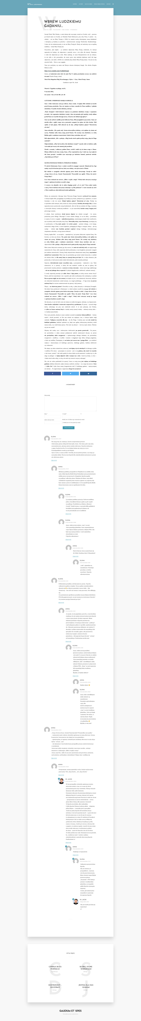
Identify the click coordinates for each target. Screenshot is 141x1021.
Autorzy (81, 4)
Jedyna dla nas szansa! (86, 986)
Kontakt (109, 4)
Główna (75, 4)
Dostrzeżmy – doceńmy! (55, 986)
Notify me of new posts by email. (72, 422)
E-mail (65, 413)
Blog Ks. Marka (88, 4)
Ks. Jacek (49, 29)
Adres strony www (49, 419)
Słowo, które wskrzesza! (86, 968)
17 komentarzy (73, 29)
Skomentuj (47, 395)
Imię (46, 413)
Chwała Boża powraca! (55, 968)
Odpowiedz (54, 460)
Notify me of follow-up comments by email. (73, 419)
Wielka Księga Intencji (99, 4)
